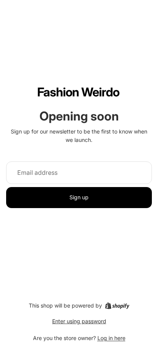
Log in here (111, 338)
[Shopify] (117, 305)
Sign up (79, 197)
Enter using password (79, 321)
